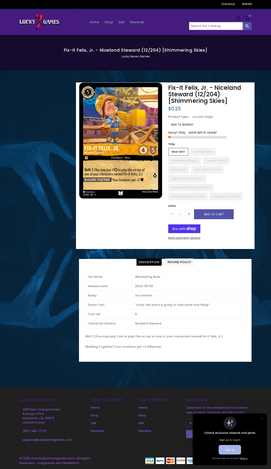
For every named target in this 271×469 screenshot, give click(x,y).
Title (171, 144)
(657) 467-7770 (34, 431)
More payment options (184, 238)
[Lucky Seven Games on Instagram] (36, 4)
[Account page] (239, 18)
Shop (94, 415)
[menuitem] (94, 22)
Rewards (97, 431)
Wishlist (247, 4)
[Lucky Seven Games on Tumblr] (44, 4)
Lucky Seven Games (135, 56)
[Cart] (248, 18)
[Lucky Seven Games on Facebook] (14, 4)
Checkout (228, 4)
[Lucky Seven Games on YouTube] (52, 4)
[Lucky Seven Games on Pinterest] (29, 4)
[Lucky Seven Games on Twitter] (21, 4)
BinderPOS (71, 463)
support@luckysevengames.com (47, 440)
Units (172, 206)
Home (95, 407)
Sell (93, 423)
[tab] (149, 262)
